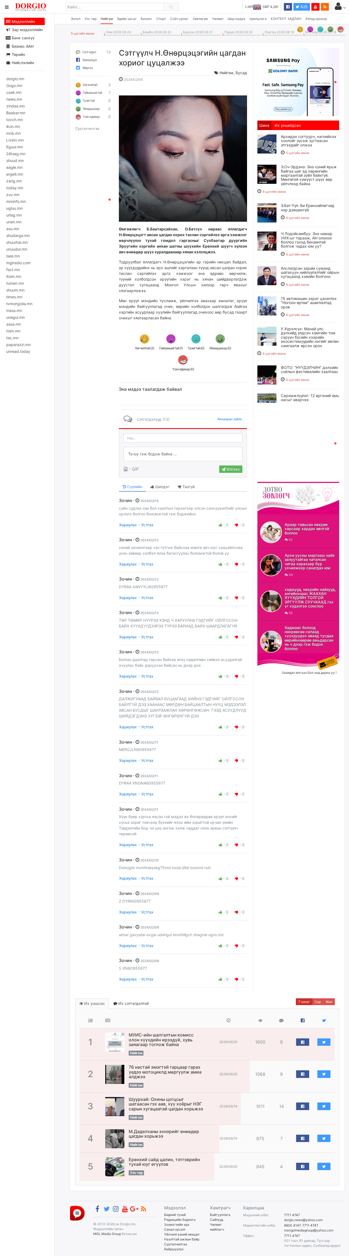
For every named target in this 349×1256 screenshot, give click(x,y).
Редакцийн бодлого (179, 1220)
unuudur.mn (16, 249)
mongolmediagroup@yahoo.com (308, 1230)
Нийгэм (107, 19)
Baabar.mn (15, 112)
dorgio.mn (15, 78)
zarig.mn (14, 181)
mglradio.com (18, 262)
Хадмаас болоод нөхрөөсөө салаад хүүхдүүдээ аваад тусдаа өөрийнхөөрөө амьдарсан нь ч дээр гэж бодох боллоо (309, 638)
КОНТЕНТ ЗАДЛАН (286, 19)
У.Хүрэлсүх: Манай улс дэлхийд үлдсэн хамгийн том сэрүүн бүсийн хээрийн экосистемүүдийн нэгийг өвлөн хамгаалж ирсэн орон (310, 337)
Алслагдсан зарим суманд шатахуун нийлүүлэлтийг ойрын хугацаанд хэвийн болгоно (310, 272)
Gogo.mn (14, 85)
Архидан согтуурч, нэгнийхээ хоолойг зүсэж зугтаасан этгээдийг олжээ (308, 140)
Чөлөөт (218, 19)
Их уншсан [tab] (93, 1003)
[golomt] (298, 81)
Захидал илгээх (274, 656)
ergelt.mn (14, 174)
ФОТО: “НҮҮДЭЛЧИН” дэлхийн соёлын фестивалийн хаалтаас (309, 369)
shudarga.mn (18, 235)
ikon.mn (13, 126)
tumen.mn (15, 283)
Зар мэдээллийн (27, 29)
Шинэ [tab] (264, 125)
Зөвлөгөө (200, 19)
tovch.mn (14, 119)
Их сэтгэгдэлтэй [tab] (133, 1003)
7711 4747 (292, 1215)
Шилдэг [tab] (161, 486)
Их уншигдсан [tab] (288, 125)
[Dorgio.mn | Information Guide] (77, 1213)
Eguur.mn (14, 147)
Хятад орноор (316, 19)
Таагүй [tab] (188, 486)
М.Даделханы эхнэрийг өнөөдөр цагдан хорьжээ (164, 1134)
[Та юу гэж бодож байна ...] (183, 454)
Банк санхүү (22, 37)
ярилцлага (258, 19)
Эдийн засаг (127, 19)
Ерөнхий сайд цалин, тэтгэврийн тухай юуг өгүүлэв (164, 1162)
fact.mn (13, 269)
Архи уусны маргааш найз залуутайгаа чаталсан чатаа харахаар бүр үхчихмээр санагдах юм (310, 561)
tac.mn (12, 337)
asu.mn (12, 228)
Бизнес (146, 19)
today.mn (14, 187)
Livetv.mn (15, 140)
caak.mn (14, 92)
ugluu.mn (14, 208)
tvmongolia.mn (19, 303)
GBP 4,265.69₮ (266, 7)
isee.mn (13, 256)
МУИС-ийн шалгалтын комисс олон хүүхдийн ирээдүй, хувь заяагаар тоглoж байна (161, 1039)
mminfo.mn (16, 201)
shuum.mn (15, 290)
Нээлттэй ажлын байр (181, 1239)
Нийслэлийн (22, 62)
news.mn (14, 99)
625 (303, 6)
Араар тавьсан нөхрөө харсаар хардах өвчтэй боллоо (307, 528)
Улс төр (91, 19)
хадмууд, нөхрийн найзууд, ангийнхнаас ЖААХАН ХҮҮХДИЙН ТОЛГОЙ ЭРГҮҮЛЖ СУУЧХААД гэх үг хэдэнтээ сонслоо (310, 598)
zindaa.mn (15, 106)
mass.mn (14, 310)
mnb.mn (13, 133)
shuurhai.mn (17, 242)
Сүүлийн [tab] (134, 486)
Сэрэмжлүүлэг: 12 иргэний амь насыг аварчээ (310, 397)
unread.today (18, 351)
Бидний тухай (175, 1215)
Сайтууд (216, 1220)
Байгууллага (220, 1215)
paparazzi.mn (18, 344)
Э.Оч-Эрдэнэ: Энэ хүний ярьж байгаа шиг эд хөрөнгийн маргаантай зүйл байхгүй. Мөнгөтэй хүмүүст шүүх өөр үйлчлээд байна (309, 175)
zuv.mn (12, 194)
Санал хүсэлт (174, 1229)
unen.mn (14, 222)
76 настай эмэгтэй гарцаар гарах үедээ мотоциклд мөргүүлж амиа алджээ (165, 1071)
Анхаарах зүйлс (230, 419)
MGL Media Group (107, 1234)
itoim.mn (13, 276)
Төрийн (18, 54)
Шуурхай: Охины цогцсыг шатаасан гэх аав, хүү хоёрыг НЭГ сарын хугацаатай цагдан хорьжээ (166, 1103)
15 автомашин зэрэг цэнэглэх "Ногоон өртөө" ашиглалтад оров (309, 302)
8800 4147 (292, 1225)
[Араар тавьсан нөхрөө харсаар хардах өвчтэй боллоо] (271, 532)
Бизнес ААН (22, 46)
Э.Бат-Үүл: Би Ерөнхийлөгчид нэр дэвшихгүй (307, 207)
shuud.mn (15, 160)
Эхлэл (75, 19)
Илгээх (232, 469)
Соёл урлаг (179, 19)
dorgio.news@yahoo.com (303, 1220)
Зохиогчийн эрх (176, 1224)
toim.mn (13, 331)
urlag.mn (14, 215)
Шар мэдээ (236, 19)
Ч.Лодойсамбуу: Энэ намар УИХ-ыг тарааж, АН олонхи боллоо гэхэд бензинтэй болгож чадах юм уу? (306, 239)
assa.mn (13, 324)
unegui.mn (15, 317)
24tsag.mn (15, 153)
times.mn (14, 297)
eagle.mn (14, 167)
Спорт (161, 19)
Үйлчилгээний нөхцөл (181, 1234)
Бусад (241, 72)
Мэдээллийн (23, 21)
